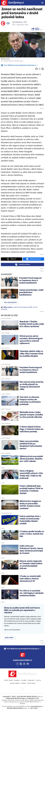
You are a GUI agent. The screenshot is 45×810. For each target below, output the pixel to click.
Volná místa (31, 683)
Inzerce (38, 680)
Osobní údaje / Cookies (18, 683)
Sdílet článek (37, 29)
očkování (4, 309)
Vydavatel (31, 680)
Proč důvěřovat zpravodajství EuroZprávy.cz (20, 65)
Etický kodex (8, 680)
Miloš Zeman (7, 307)
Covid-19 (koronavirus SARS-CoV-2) (25, 307)
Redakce (17, 680)
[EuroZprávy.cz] (14, 2)
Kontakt (24, 680)
